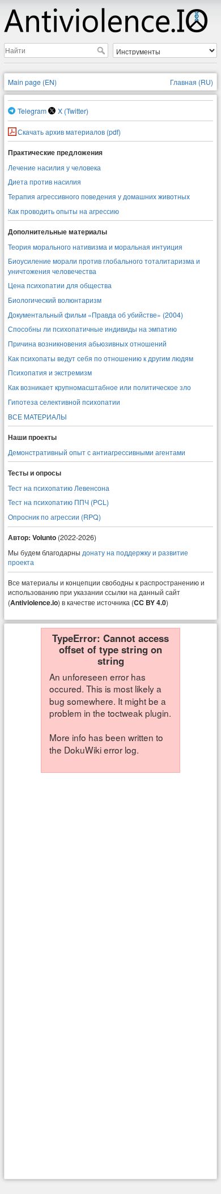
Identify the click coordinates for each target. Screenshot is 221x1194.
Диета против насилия (44, 181)
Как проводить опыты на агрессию (63, 211)
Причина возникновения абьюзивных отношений (87, 343)
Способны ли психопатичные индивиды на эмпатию (92, 328)
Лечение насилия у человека (54, 167)
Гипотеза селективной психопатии (64, 401)
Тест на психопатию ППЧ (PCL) (58, 502)
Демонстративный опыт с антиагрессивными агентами (96, 452)
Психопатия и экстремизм (50, 372)
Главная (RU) (191, 82)
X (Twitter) (73, 110)
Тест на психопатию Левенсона (58, 488)
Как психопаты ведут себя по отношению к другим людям (100, 358)
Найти (102, 50)
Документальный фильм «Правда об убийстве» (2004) (95, 314)
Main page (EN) (32, 82)
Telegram (32, 110)
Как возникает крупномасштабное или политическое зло (99, 387)
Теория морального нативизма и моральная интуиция (95, 246)
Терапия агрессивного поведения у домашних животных (99, 196)
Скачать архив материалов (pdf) (69, 131)
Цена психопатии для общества (60, 285)
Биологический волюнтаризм (54, 300)
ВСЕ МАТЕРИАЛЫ (37, 416)
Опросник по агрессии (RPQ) (54, 516)
